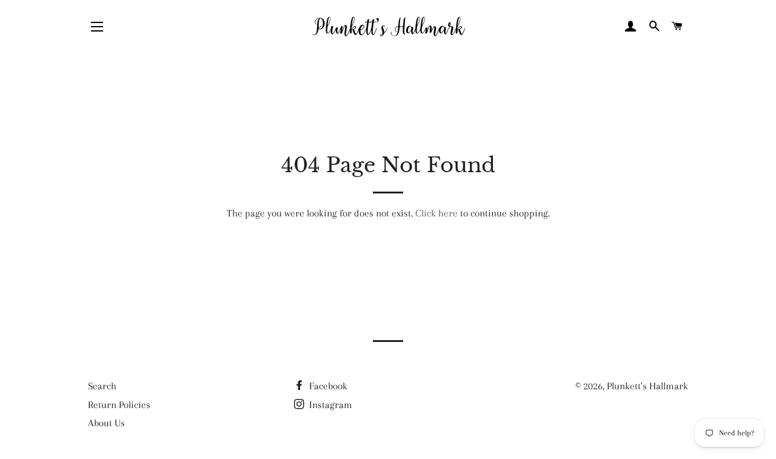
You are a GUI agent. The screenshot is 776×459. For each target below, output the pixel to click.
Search (102, 386)
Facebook (327, 386)
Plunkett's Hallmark (647, 386)
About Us (106, 423)
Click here (436, 213)
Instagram (329, 404)
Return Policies (119, 404)
